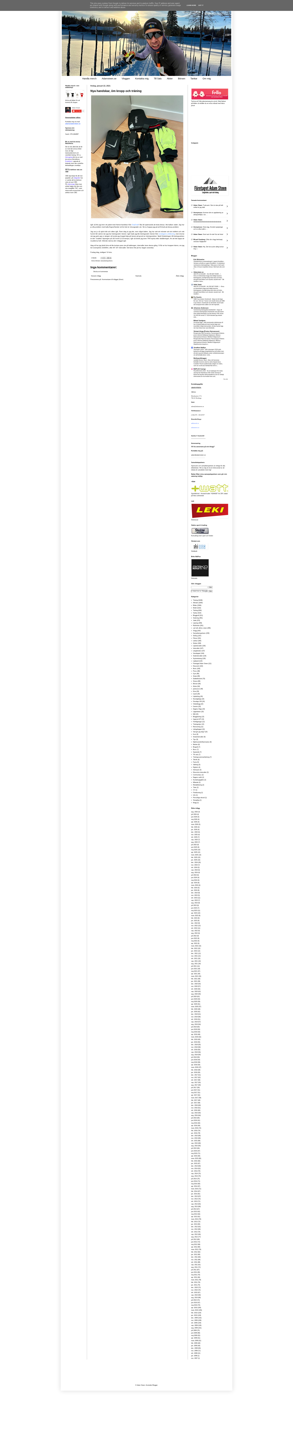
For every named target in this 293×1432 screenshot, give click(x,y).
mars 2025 (194, 855)
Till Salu (158, 78)
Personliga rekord (199, 797)
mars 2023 (194, 915)
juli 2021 (194, 966)
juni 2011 (194, 1272)
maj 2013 (194, 1214)
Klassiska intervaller (199, 772)
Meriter (195, 744)
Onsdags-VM (197, 701)
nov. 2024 (194, 865)
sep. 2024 (194, 870)
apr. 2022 (194, 943)
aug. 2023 (194, 903)
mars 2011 (194, 1280)
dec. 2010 (194, 1287)
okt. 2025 (194, 837)
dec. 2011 (194, 1257)
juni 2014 (194, 1181)
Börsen (181, 78)
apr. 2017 (194, 1095)
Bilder (195, 605)
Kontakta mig (142, 78)
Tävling (195, 610)
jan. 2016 (194, 1133)
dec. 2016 (194, 1105)
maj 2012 (194, 1244)
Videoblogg (196, 704)
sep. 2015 (194, 1143)
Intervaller (196, 648)
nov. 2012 (194, 1229)
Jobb (194, 620)
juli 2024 (194, 875)
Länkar (195, 641)
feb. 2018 (194, 1070)
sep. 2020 (194, 991)
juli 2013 (194, 1209)
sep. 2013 (194, 1204)
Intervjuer (196, 770)
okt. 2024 (194, 867)
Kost (194, 734)
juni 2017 (194, 1090)
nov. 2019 (194, 1017)
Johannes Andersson (201, 308)
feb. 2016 (194, 1130)
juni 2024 (194, 877)
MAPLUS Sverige (200, 369)
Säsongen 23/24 (199, 349)
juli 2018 (194, 1057)
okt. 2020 (194, 989)
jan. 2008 (194, 1356)
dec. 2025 (194, 832)
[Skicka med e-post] (102, 258)
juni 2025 (194, 847)
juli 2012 (194, 1239)
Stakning (196, 618)
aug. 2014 (194, 1176)
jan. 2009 (194, 1345)
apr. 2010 (194, 1307)
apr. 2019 (194, 1034)
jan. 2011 (194, 1285)
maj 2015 (194, 1153)
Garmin (195, 706)
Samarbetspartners (107, 261)
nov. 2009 (194, 1320)
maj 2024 (194, 880)
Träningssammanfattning (201, 757)
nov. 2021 (194, 956)
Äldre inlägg (180, 276)
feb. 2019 (194, 1039)
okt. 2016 (194, 1110)
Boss (194, 749)
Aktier (170, 78)
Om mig (207, 78)
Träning (195, 600)
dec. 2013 (194, 1196)
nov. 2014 (194, 1168)
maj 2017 (194, 1092)
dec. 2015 (194, 1135)
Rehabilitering (197, 785)
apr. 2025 (194, 852)
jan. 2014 (194, 1194)
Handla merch (89, 78)
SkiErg (195, 636)
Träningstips (197, 724)
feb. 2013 (194, 1221)
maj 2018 (194, 1062)
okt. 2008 (194, 1353)
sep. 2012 (194, 1234)
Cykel (195, 694)
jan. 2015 (194, 1163)
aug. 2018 (194, 1055)
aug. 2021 (194, 963)
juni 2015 (194, 1151)
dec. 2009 (194, 1318)
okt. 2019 (194, 1019)
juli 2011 (194, 1270)
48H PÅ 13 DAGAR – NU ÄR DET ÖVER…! (207, 274)
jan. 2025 (194, 860)
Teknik (195, 759)
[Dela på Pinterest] (110, 258)
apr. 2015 (194, 1156)
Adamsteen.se (109, 78)
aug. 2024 (194, 872)
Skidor (195, 643)
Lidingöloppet (197, 729)
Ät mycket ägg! (198, 322)
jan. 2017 (194, 1103)
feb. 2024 (194, 888)
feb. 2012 (194, 1252)
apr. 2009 (194, 1338)
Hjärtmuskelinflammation (201, 742)
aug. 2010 (194, 1297)
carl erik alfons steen (200, 628)
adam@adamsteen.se (197, 406)
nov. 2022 (194, 925)
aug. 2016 (194, 1115)
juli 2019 (194, 1027)
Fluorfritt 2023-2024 (200, 371)
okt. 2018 (194, 1049)
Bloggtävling (197, 716)
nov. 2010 (194, 1290)
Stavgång (196, 800)
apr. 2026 (194, 822)
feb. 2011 (194, 1282)
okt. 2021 (194, 958)
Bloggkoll (196, 615)
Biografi (195, 747)
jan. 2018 (194, 1072)
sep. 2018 (194, 1052)
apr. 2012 (194, 1247)
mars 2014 (194, 1189)
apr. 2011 (194, 1277)
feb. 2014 (194, 1191)
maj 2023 (194, 910)
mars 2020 (194, 1006)
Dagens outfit (197, 777)
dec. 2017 (194, 1075)
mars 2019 (194, 1037)
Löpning (195, 623)
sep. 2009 (194, 1325)
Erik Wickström (199, 259)
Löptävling (196, 696)
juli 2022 (194, 936)
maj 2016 (194, 1123)
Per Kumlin (198, 297)
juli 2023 (194, 905)
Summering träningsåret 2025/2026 (205, 310)
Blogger (154, 1385)
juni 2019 (194, 1029)
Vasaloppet (196, 653)
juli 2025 (194, 845)
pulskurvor (196, 689)
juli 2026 (194, 814)
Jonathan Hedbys (200, 347)
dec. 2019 (194, 1014)
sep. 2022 (194, 930)
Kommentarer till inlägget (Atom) (112, 279)
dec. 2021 (194, 953)
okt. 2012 (194, 1232)
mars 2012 (194, 1249)
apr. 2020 (194, 1004)
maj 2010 (194, 1305)
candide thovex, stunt (200, 360)
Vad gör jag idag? (198, 732)
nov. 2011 (194, 1259)
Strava (195, 681)
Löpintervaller (197, 646)
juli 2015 (194, 1148)
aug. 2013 (194, 1206)
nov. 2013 (194, 1199)
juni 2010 (194, 1302)
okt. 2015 (194, 1141)
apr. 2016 (194, 1125)
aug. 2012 (194, 1237)
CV (194, 790)
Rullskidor (196, 625)
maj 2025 (194, 850)
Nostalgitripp (197, 699)
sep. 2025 (194, 839)
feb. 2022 (194, 948)
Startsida (138, 276)
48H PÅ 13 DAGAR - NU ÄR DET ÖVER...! (207, 286)
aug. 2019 (194, 1024)
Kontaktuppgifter (198, 780)
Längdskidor (197, 651)
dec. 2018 (194, 1044)
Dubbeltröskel (197, 678)
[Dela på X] (106, 258)
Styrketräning (197, 658)
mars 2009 (194, 1340)
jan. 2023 (194, 920)
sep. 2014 (194, 1173)
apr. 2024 (194, 883)
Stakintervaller (197, 656)
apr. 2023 (194, 913)
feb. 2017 (194, 1100)
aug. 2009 (194, 1328)
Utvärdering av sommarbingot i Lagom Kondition (209, 261)
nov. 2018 (194, 1047)
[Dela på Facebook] (108, 258)
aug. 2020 (194, 994)
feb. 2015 (194, 1161)
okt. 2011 (194, 1262)
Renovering (196, 727)
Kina (194, 691)
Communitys (197, 775)
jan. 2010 (194, 1315)
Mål (194, 714)
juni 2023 (194, 908)
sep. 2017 (194, 1082)
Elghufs (195, 767)
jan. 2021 (194, 981)
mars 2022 (194, 946)
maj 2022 (194, 941)
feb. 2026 (194, 827)
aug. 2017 (194, 1085)
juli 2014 (194, 1179)
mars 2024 (194, 885)
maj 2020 (194, 1001)
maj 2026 (194, 819)
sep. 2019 (194, 1022)
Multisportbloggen (200, 358)
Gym (194, 673)
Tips (194, 739)
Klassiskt (196, 666)
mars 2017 (194, 1098)
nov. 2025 (194, 834)
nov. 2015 (194, 1138)
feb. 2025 (194, 857)
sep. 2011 (194, 1265)
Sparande (196, 752)
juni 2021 (194, 969)
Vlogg (195, 630)
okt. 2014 (194, 1171)
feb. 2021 (194, 979)
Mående (195, 782)
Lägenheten (197, 711)
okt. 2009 (194, 1323)
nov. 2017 (194, 1077)
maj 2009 (194, 1335)
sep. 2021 (194, 961)
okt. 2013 (194, 1201)
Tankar (193, 78)
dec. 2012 (194, 1226)
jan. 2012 (194, 1254)
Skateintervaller (198, 737)
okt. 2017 (194, 1080)
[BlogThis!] (104, 258)
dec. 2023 (194, 893)
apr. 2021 (194, 974)
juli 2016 (194, 1118)
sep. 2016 (194, 1113)
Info (194, 795)
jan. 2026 (194, 829)
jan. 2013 (194, 1224)
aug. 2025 (194, 842)
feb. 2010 (194, 1313)
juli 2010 (194, 1300)
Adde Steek (198, 284)
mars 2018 (194, 1067)
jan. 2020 (194, 1011)
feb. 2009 (194, 1343)
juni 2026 (194, 817)
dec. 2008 (194, 1348)
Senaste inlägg (96, 276)
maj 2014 (194, 1184)
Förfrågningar (197, 722)
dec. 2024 (194, 862)
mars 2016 (194, 1128)
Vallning (195, 764)
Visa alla (225, 379)
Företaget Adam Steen (200, 663)
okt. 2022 (194, 928)
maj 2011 (194, 1275)
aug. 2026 (194, 812)
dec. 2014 (194, 1166)
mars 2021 (194, 976)
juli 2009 (194, 1330)
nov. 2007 (194, 1358)
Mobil (195, 608)
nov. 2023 (194, 895)
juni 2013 (194, 1211)
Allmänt (97, 261)
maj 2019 (194, 1032)
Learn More (191, 5)
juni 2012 (194, 1242)
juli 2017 (194, 1087)
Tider (194, 787)
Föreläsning (197, 792)
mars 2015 (194, 1158)
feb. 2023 (194, 918)
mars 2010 (194, 1310)
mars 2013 (194, 1219)
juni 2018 (194, 1060)
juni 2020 (194, 999)
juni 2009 (194, 1333)
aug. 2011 (194, 1267)
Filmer (195, 638)
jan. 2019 (194, 1042)
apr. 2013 (194, 1216)
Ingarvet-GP (197, 719)
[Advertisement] (74, 231)
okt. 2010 (194, 1292)
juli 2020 (194, 996)
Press (195, 671)
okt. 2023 (194, 898)
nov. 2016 (194, 1108)
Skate (195, 676)
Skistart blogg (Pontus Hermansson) (206, 331)
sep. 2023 (194, 900)
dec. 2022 (194, 923)
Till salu (195, 754)
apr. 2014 (194, 1186)
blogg (195, 802)
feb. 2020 (194, 1009)
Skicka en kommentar (100, 271)
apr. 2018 (194, 1065)
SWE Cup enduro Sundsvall (202, 299)
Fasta (195, 762)
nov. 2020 (194, 986)
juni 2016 (194, 1120)
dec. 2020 (194, 984)
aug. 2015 (194, 1146)
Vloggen (126, 78)
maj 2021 (194, 971)
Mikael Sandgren (199, 320)
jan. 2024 (194, 890)
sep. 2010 (194, 1295)
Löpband (196, 661)
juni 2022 (194, 938)
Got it (200, 5)
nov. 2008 (194, 1351)
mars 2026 (194, 824)
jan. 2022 (194, 951)
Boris (194, 668)
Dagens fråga (197, 709)
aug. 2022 (194, 933)
